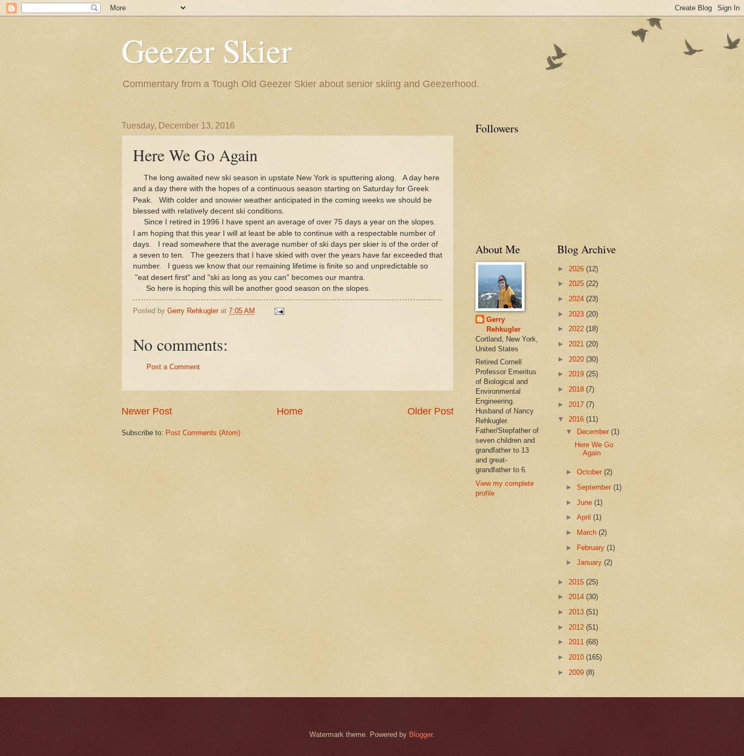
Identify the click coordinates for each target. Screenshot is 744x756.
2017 (577, 404)
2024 (577, 299)
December (594, 432)
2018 (577, 389)
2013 (577, 612)
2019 (577, 374)
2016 (577, 419)
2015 (577, 582)
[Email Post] (278, 311)
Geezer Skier (206, 50)
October (590, 472)
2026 (577, 269)
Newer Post (146, 411)
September (595, 487)
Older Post (430, 411)
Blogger (420, 734)
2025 (577, 283)
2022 (577, 329)
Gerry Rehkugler (503, 324)
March (588, 532)
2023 (577, 314)
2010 (577, 657)
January (590, 562)
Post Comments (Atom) (203, 433)
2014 (577, 597)
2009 (577, 672)
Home (290, 411)
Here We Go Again (594, 449)
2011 (577, 642)
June (585, 502)
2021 (577, 344)
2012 (577, 627)
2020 (577, 359)
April (585, 517)
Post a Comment (173, 367)
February (592, 548)
